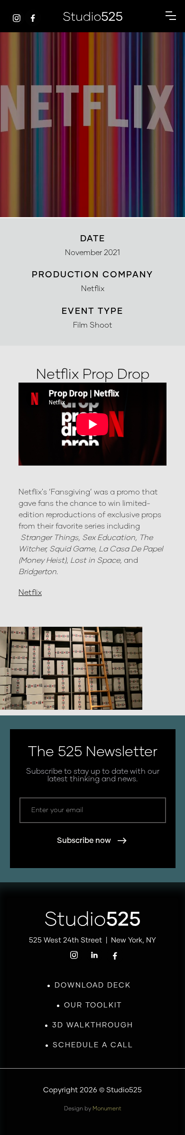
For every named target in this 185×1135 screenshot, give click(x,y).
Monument (106, 1109)
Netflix (30, 592)
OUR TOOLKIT (93, 1005)
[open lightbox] (71, 674)
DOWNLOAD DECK (93, 985)
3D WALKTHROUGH (92, 1025)
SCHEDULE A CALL (93, 1045)
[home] (92, 16)
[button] (171, 16)
